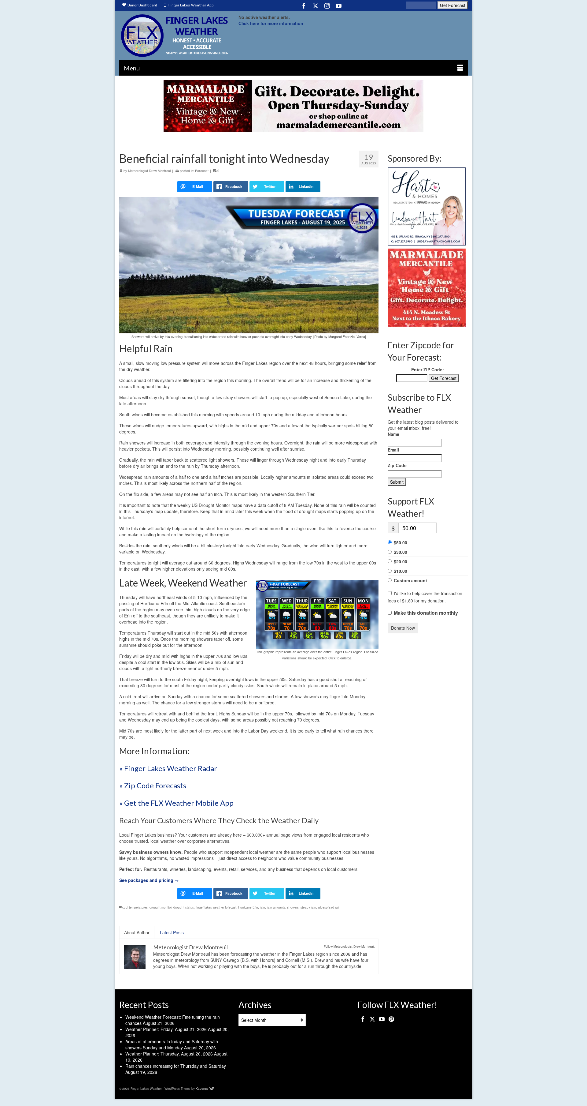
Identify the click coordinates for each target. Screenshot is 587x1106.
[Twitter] (315, 5)
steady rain (308, 907)
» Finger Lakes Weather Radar (168, 768)
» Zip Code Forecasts (152, 785)
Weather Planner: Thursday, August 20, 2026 (169, 1054)
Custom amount (410, 580)
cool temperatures (135, 907)
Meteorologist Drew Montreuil (149, 170)
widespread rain (329, 907)
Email (393, 450)
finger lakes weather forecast (216, 907)
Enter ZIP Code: (427, 369)
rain (262, 907)
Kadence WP (205, 1088)
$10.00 (400, 571)
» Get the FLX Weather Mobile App (176, 802)
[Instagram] (327, 5)
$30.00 (400, 552)
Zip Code (397, 465)
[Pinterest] (391, 1019)
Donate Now (403, 628)
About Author (137, 932)
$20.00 (400, 561)
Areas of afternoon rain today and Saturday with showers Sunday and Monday (171, 1044)
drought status (183, 907)
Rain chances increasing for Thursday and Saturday (175, 1066)
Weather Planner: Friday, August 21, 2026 (166, 1029)
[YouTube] (339, 5)
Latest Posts (172, 932)
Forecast (202, 170)
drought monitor (161, 907)
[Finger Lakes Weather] (174, 36)
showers (293, 907)
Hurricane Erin (248, 907)
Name (393, 434)
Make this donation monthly (426, 613)
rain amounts (276, 907)
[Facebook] (304, 5)
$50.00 (400, 542)
